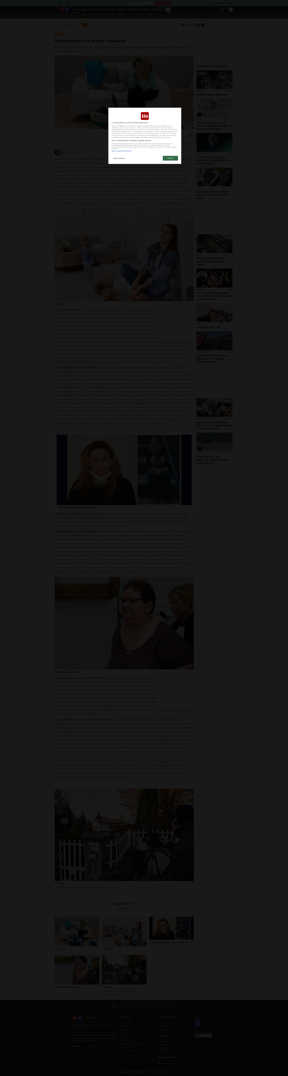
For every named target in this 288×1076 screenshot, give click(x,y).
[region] (144, 136)
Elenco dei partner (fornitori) (122, 151)
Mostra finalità (119, 158)
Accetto (170, 158)
